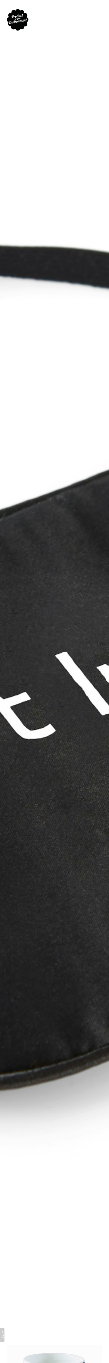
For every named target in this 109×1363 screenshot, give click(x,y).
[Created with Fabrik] (2, 1335)
